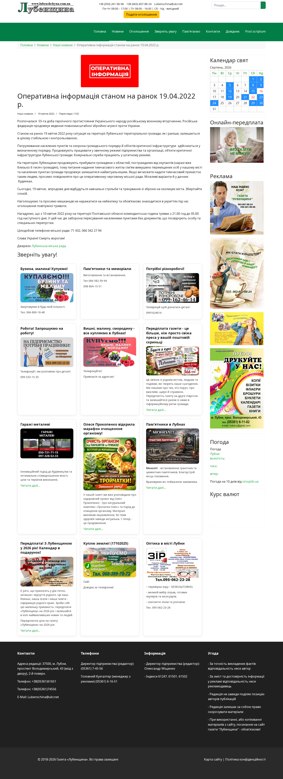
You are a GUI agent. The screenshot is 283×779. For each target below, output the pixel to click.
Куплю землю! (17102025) (105, 543)
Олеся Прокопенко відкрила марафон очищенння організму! (109, 429)
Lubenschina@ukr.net (168, 4)
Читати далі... (156, 410)
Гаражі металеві (35, 424)
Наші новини (25, 113)
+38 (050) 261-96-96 (111, 4)
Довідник (232, 31)
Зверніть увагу (166, 31)
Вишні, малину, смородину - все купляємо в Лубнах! (109, 330)
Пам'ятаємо (191, 31)
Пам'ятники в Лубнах (165, 424)
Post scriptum (255, 31)
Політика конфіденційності (245, 759)
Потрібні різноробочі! (165, 268)
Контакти (213, 31)
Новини (118, 31)
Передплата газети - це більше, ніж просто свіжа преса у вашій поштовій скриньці (169, 335)
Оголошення (139, 31)
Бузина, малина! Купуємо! (44, 268)
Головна (100, 31)
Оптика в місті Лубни (165, 543)
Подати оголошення (141, 14)
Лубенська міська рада (49, 246)
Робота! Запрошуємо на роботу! (41, 330)
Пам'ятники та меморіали (107, 268)
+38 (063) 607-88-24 (139, 4)
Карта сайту (213, 759)
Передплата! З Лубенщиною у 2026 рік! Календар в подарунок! (46, 548)
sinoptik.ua (250, 481)
